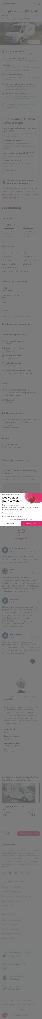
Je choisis (10, 523)
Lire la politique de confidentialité (12, 516)
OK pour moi (31, 523)
